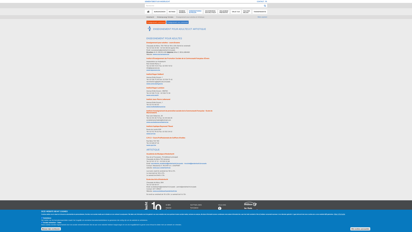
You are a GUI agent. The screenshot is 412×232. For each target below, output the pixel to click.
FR (266, 1)
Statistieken (47, 218)
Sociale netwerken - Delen (52, 222)
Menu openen (262, 17)
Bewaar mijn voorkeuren (51, 229)
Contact (260, 1)
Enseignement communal (156, 22)
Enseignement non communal (177, 22)
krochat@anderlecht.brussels (196, 163)
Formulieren (194, 208)
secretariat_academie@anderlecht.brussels (167, 163)
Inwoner (168, 208)
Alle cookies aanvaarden (360, 229)
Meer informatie (339, 214)
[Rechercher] (265, 5)
